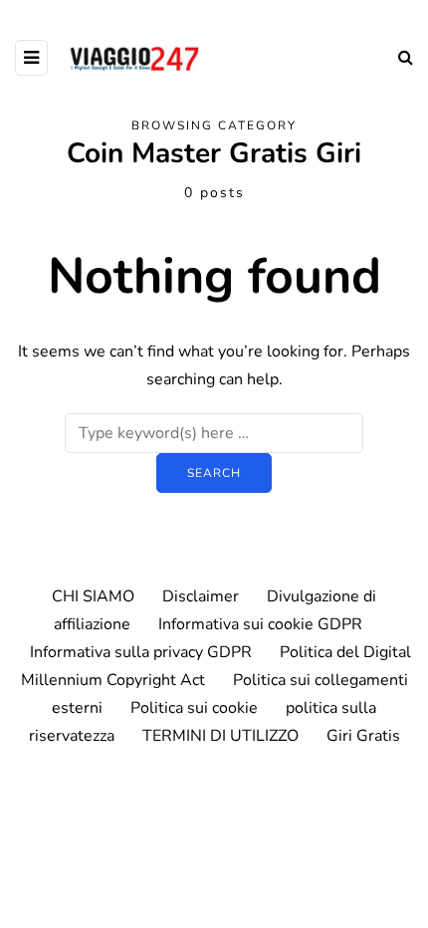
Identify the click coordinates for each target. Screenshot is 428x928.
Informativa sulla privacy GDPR (141, 652)
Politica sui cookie (194, 708)
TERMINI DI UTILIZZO (220, 736)
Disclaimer (200, 596)
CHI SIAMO (93, 596)
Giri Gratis (363, 736)
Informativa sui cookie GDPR (260, 624)
